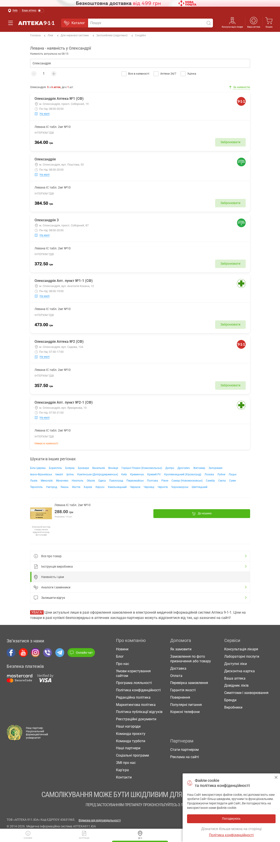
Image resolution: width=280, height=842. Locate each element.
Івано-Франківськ (41, 474)
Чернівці (149, 487)
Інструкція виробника (57, 566)
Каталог (78, 23)
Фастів (76, 487)
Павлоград (116, 480)
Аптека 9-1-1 (36, 23)
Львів (33, 480)
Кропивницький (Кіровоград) (182, 474)
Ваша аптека (234, 678)
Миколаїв (47, 480)
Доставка (178, 668)
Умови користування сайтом (133, 673)
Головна (35, 35)
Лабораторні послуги (241, 656)
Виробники (233, 707)
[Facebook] (11, 652)
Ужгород (51, 487)
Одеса (102, 480)
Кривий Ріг (154, 474)
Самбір (210, 480)
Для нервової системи (75, 35)
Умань (64, 487)
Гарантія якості (183, 690)
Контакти (124, 777)
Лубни (221, 474)
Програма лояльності (134, 683)
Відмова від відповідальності (100, 820)
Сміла (222, 480)
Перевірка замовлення (189, 683)
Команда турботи (130, 741)
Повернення (180, 697)
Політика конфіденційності (138, 690)
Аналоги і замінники (55, 587)
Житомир (199, 468)
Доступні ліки (235, 664)
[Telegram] (59, 652)
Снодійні (140, 35)
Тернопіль (36, 487)
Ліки (50, 35)
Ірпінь (70, 474)
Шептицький (199, 487)
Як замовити (180, 649)
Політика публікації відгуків (139, 712)
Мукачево (62, 480)
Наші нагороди (128, 726)
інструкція (84, 838)
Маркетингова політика (136, 705)
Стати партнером (184, 750)
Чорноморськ (179, 487)
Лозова (209, 474)
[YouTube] (23, 652)
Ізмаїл (59, 474)
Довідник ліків (236, 685)
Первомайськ (135, 480)
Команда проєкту (130, 734)
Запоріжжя (215, 468)
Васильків (98, 468)
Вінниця (113, 468)
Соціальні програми (132, 755)
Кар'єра (122, 770)
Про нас (122, 664)
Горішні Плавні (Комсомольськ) (142, 468)
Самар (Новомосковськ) (187, 480)
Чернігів (163, 487)
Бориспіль (55, 468)
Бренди (230, 700)
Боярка (70, 468)
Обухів (91, 480)
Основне (28, 838)
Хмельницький (117, 487)
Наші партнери (128, 748)
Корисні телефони (185, 712)
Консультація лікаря (232, 26)
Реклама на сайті (184, 757)
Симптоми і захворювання (246, 693)
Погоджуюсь (276, 777)
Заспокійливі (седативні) (111, 35)
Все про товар (51, 556)
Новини (122, 649)
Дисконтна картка (239, 671)
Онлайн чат (84, 652)
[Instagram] (35, 652)
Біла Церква (38, 468)
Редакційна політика (133, 697)
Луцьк (232, 474)
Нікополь (77, 480)
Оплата (176, 676)
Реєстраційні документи (136, 719)
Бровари (83, 468)
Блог (120, 656)
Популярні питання (186, 705)
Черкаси (135, 487)
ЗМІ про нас (126, 763)
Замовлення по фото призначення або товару (190, 658)
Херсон (99, 487)
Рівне (164, 480)
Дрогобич (184, 468)
